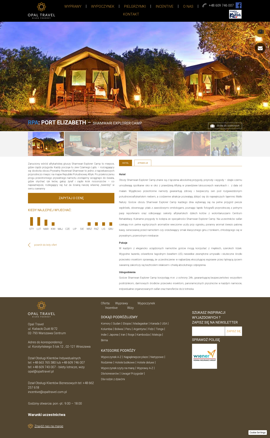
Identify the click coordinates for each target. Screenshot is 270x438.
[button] (257, 432)
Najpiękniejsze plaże (136, 357)
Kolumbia (106, 329)
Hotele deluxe (145, 362)
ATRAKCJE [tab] (143, 163)
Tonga (159, 329)
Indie (104, 334)
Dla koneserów (110, 373)
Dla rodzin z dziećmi (113, 379)
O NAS (188, 6)
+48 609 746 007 (73, 362)
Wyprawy (121, 303)
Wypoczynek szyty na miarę (118, 368)
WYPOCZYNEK (102, 6)
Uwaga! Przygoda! (132, 373)
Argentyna (139, 329)
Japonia (113, 334)
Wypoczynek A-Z (111, 357)
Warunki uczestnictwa (46, 415)
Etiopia (127, 323)
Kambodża (143, 334)
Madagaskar (140, 323)
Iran (123, 334)
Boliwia (119, 329)
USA (164, 323)
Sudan (116, 323)
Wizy (130, 308)
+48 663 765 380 (44, 362)
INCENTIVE (164, 6)
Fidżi (151, 329)
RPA (33, 122)
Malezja (156, 334)
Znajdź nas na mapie (49, 426)
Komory (106, 323)
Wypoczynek (146, 303)
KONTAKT (131, 14)
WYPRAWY (72, 6)
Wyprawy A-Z (145, 368)
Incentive (111, 308)
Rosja (131, 334)
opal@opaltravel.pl (41, 371)
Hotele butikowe (125, 362)
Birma (104, 340)
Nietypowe (157, 357)
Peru (128, 329)
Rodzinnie (106, 362)
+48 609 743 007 (44, 367)
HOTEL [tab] (125, 163)
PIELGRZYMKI (135, 6)
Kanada (154, 323)
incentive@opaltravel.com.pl (47, 392)
